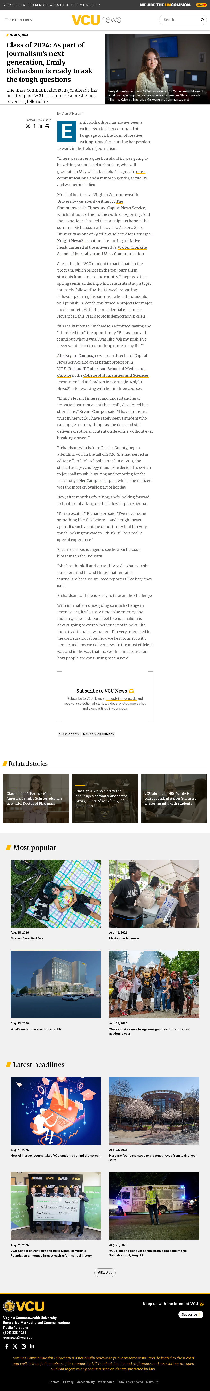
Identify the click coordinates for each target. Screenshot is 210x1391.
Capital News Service (126, 207)
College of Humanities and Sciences (116, 375)
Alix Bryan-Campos (75, 355)
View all (105, 1273)
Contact (54, 1382)
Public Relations (15, 1328)
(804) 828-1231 (14, 1333)
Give (200, 5)
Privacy (68, 1382)
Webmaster (106, 1382)
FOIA (121, 1382)
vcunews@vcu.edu (17, 1337)
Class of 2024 (69, 734)
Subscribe (190, 1314)
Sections (20, 20)
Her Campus (90, 480)
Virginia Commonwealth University (53, 5)
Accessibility (86, 1382)
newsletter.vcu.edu (121, 698)
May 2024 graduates (98, 734)
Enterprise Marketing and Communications (36, 1323)
